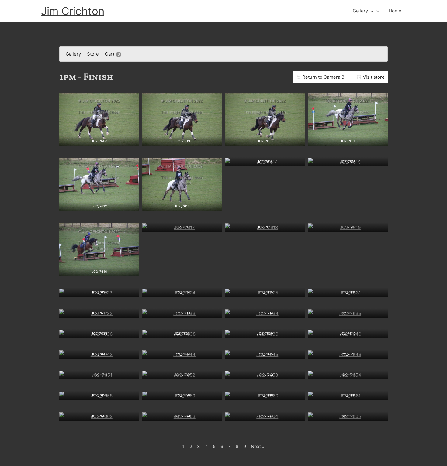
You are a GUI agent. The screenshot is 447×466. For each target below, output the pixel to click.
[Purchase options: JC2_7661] (348, 394)
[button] (371, 11)
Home (395, 11)
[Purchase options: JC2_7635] (348, 312)
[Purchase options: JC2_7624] (182, 291)
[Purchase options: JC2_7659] (182, 394)
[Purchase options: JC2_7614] (265, 160)
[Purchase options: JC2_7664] (265, 415)
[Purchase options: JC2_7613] (182, 205)
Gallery (360, 11)
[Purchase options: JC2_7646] (348, 353)
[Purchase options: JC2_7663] (182, 415)
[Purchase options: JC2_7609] (182, 140)
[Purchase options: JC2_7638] (182, 332)
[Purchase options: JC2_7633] (182, 312)
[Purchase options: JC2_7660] (265, 394)
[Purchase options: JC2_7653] (265, 373)
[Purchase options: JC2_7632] (99, 312)
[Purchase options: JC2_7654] (348, 373)
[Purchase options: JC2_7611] (348, 140)
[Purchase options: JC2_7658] (99, 394)
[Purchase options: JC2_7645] (265, 353)
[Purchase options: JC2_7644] (182, 353)
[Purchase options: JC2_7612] (99, 205)
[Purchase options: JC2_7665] (348, 415)
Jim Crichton (72, 11)
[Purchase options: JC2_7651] (99, 373)
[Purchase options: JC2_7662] (99, 415)
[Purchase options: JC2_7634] (265, 312)
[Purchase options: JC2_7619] (348, 226)
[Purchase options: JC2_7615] (348, 160)
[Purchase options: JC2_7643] (99, 353)
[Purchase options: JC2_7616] (99, 270)
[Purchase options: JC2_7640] (348, 332)
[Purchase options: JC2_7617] (182, 226)
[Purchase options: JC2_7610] (265, 140)
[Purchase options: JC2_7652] (182, 373)
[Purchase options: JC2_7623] (99, 291)
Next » (258, 446)
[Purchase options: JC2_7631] (348, 291)
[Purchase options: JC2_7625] (265, 291)
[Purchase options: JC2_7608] (99, 140)
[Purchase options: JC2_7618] (265, 226)
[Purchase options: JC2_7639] (265, 332)
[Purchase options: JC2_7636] (99, 332)
